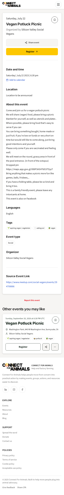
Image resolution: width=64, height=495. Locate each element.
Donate (5, 436)
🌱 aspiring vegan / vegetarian (18, 228)
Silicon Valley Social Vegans (19, 258)
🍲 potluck (37, 338)
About (5, 414)
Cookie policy (8, 463)
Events (5, 405)
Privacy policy (8, 455)
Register (30, 51)
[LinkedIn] (5, 389)
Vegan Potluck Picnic (25, 323)
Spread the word (9, 432)
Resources (6, 409)
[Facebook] (22, 389)
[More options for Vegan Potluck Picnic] (54, 347)
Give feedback (8, 487)
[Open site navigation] (58, 4)
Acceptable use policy (12, 468)
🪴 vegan (51, 228)
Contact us (7, 441)
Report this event (32, 300)
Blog (4, 418)
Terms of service (9, 459)
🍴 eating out (39, 228)
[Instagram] (14, 389)
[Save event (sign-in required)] (54, 20)
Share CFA (21, 487)
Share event (33, 42)
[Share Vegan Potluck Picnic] (46, 347)
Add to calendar (17, 80)
